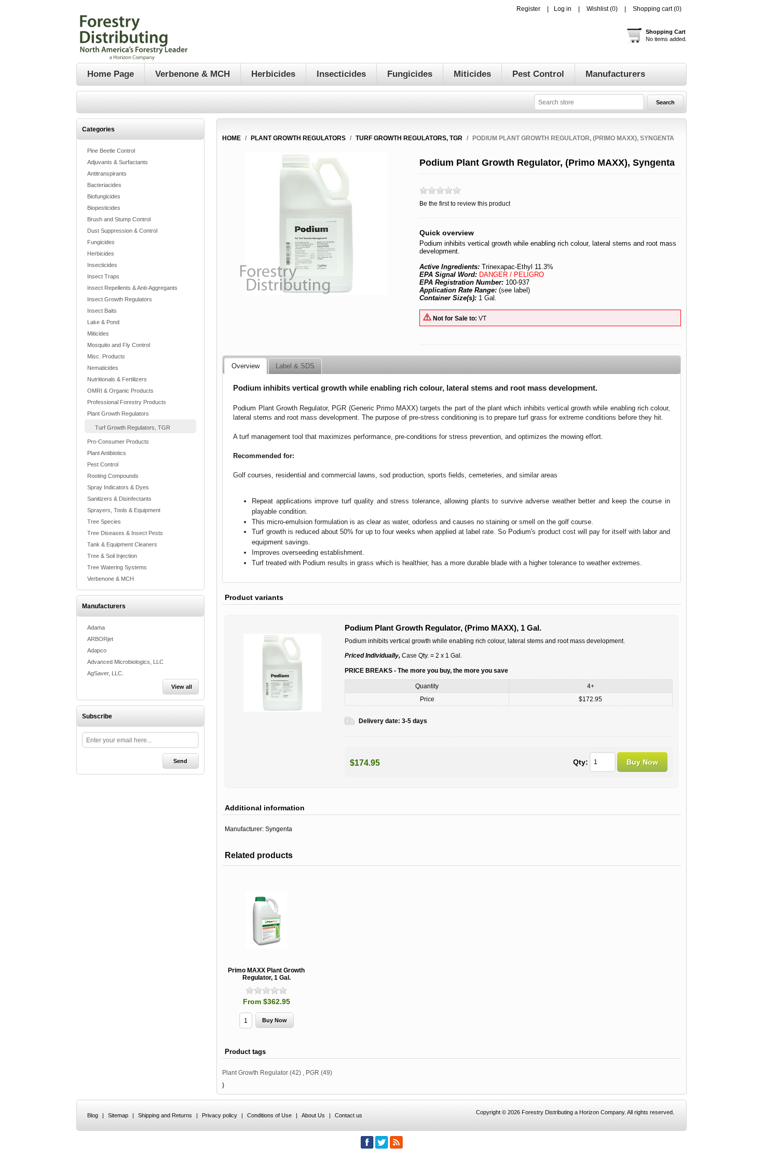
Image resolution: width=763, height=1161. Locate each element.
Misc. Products (106, 356)
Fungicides (101, 242)
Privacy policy (219, 1115)
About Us (313, 1115)
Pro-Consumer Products (118, 441)
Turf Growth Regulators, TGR (132, 427)
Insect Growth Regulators (119, 299)
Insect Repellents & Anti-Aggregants (132, 288)
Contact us (348, 1115)
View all (181, 687)
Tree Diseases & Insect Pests (125, 533)
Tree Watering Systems (117, 567)
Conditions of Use (269, 1115)
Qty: (580, 762)
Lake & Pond (103, 322)
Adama (96, 627)
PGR (312, 1072)
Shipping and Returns (165, 1115)
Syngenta (278, 829)
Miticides (98, 333)
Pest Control (102, 464)
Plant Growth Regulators (118, 413)
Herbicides (100, 253)
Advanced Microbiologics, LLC (125, 662)
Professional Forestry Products (126, 402)
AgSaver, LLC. (105, 673)
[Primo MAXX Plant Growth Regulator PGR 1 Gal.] (266, 920)
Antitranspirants (107, 173)
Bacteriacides (104, 185)
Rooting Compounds (113, 476)
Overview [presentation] (245, 366)
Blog (92, 1115)
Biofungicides (103, 196)
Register (528, 8)
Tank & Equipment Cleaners (122, 544)
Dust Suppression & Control (122, 231)
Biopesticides (103, 208)
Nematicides (102, 368)
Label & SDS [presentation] (295, 366)
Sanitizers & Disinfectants (119, 499)
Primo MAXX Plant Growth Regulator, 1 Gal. (266, 974)
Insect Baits (102, 311)
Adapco (96, 650)
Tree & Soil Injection (112, 556)
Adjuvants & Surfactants (117, 162)
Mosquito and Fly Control (118, 345)
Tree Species (104, 521)
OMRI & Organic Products (120, 391)
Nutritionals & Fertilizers (117, 379)
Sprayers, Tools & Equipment (123, 510)
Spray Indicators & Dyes (118, 487)
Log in (562, 8)
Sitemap (118, 1115)
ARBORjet (100, 639)
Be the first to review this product (464, 203)
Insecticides (102, 265)
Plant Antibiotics (106, 453)
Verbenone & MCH (110, 579)
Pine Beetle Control (111, 151)
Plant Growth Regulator (255, 1072)
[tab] (245, 366)
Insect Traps (103, 276)
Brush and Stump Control (119, 219)
